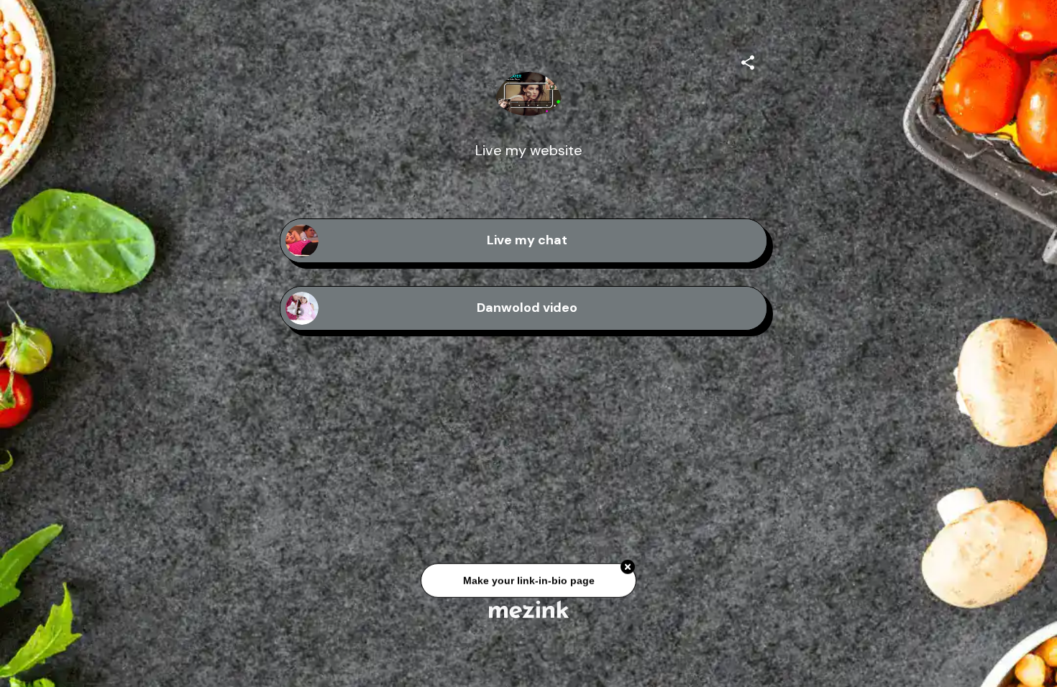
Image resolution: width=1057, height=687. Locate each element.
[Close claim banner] (628, 570)
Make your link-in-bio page (528, 584)
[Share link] (747, 60)
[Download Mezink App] (529, 609)
